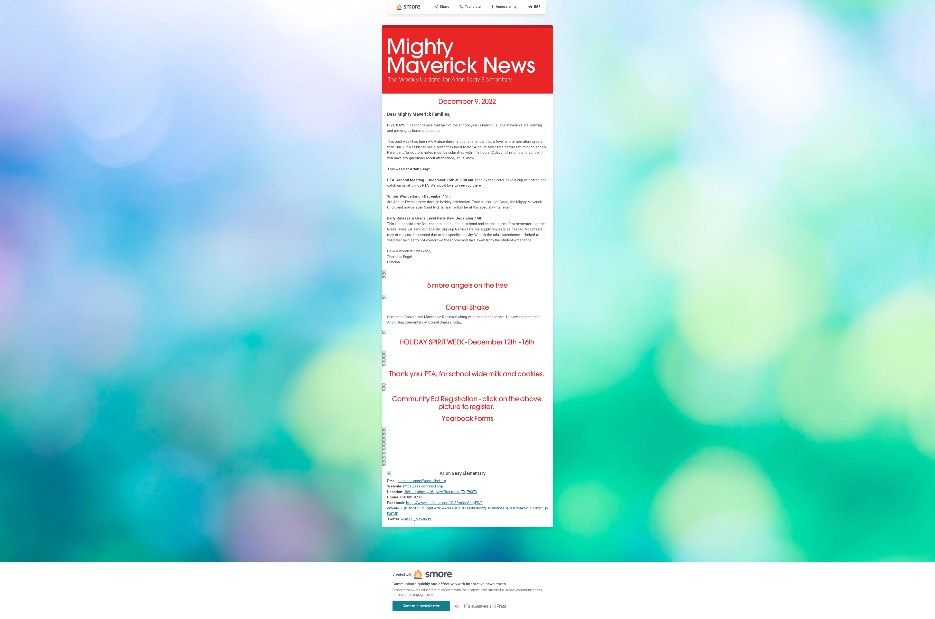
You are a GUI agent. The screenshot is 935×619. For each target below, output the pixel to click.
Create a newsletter (421, 606)
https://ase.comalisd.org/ (423, 486)
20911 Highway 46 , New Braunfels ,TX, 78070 (440, 492)
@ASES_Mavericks (416, 519)
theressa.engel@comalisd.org (422, 481)
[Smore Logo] (408, 7)
